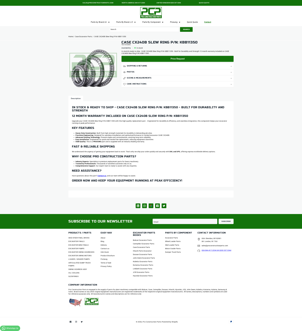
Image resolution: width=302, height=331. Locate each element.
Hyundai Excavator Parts (143, 276)
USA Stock (105, 252)
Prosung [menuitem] (174, 22)
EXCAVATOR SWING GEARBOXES (81, 252)
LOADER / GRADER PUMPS (79, 259)
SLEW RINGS (73, 276)
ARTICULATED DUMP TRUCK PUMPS (79, 264)
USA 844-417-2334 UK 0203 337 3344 (216, 250)
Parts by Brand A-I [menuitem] (99, 22)
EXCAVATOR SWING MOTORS (79, 256)
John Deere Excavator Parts (144, 258)
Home (70, 36)
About (103, 238)
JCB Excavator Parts (141, 272)
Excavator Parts (171, 238)
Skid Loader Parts (172, 245)
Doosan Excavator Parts (142, 254)
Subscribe (226, 221)
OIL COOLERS (73, 273)
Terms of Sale (106, 263)
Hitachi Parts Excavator (142, 251)
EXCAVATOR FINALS (76, 241)
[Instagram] (144, 205)
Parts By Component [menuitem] (151, 22)
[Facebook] (157, 205)
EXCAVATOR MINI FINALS (78, 245)
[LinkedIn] (138, 205)
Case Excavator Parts (83, 36)
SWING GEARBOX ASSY (77, 269)
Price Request (178, 58)
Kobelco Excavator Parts (142, 261)
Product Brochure (108, 256)
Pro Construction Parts (152, 322)
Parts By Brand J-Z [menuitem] (124, 22)
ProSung (104, 259)
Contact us (105, 248)
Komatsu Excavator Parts (143, 265)
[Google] (151, 205)
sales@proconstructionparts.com (215, 246)
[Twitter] (164, 205)
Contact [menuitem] (207, 22)
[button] (178, 66)
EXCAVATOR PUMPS (76, 248)
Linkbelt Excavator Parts (142, 269)
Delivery (104, 245)
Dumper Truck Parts (173, 252)
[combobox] (144, 29)
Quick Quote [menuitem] (192, 22)
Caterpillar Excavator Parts (143, 244)
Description (76, 98)
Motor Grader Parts (172, 248)
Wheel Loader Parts (172, 241)
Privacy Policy (106, 266)
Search (186, 29)
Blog (102, 241)
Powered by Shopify (170, 322)
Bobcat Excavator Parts (142, 240)
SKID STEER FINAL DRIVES (78, 238)
